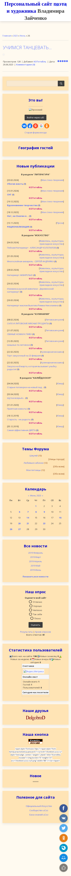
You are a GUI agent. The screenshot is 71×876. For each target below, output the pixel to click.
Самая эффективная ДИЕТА (21, 430)
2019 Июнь (35, 569)
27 (19, 529)
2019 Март (35, 557)
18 (60, 517)
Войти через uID (35, 117)
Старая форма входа (36, 132)
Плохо (37, 618)
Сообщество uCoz (38, 810)
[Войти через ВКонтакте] (24, 125)
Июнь (23, 35)
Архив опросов (43, 631)
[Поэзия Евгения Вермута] (35, 717)
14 (28, 517)
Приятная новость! (17, 408)
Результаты (26, 631)
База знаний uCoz (38, 814)
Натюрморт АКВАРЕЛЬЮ (20, 275)
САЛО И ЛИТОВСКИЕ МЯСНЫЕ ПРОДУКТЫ (28, 323)
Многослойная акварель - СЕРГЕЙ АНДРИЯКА (30, 261)
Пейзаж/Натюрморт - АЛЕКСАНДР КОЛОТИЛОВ (31, 247)
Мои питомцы (33, 470)
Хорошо (37, 606)
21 (28, 523)
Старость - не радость (19, 419)
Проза (60, 222)
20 (19, 523)
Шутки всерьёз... (16, 398)
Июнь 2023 (35, 495)
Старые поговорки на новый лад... (25, 387)
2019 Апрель (35, 561)
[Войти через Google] (41, 125)
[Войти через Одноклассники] (46, 125)
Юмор (60, 383)
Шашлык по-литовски (18, 344)
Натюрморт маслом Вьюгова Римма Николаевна (32, 305)
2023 (15, 35)
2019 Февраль (35, 552)
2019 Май (35, 565)
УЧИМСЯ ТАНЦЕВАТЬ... (27, 47)
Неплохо (37, 610)
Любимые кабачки (33, 462)
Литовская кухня (54, 319)
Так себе (37, 614)
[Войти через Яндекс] (35, 125)
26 (11, 529)
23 (44, 523)
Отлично (37, 601)
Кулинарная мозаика (52, 351)
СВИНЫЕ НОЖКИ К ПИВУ (19, 334)
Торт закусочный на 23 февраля (24, 355)
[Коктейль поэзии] (35, 741)
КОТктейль (40, 61)
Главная (6, 35)
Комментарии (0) (25, 64)
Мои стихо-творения (52, 180)
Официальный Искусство (39, 806)
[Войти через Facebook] (29, 125)
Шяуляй (34, 455)
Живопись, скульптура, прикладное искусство (51, 242)
